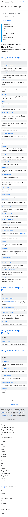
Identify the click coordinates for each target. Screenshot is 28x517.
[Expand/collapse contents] (10, 24)
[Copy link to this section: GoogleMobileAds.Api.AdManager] (10, 290)
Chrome (3, 466)
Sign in (24, 1)
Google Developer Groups (7, 430)
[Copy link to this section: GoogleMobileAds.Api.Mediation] (11, 333)
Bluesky (3, 446)
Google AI (3, 500)
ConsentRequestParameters (9, 382)
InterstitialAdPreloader (7, 162)
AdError (4, 80)
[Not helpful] (13, 17)
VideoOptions (5, 277)
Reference (20, 13)
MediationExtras (6, 341)
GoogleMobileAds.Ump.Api (12, 350)
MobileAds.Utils (5, 187)
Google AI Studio (5, 471)
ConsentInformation (7, 375)
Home (2, 12)
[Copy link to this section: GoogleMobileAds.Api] (21, 58)
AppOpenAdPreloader (7, 128)
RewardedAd (5, 248)
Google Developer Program (7, 427)
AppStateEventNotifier (7, 133)
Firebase (3, 468)
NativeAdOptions (6, 194)
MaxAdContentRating (7, 174)
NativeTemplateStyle (7, 214)
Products (8, 12)
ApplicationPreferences (8, 112)
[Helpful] (11, 17)
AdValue (4, 106)
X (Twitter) (4, 454)
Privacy (7, 509)
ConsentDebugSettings (7, 361)
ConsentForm (5, 368)
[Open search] (20, 2)
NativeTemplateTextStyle (8, 219)
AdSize (3, 101)
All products (4, 503)
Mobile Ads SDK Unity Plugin (11, 7)
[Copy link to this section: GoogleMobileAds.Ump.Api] (2, 353)
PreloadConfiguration (7, 225)
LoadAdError (5, 167)
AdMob (14, 2)
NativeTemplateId (6, 206)
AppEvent (4, 321)
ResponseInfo (5, 236)
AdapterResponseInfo (7, 65)
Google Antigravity (5, 473)
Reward (4, 241)
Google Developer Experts (7, 432)
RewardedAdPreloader (7, 257)
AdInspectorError (6, 87)
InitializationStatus (6, 146)
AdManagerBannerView (8, 307)
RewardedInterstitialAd (7, 262)
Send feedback (7, 20)
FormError (4, 388)
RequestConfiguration (7, 230)
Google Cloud (4, 476)
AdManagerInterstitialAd (8, 312)
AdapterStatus (5, 73)
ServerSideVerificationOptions (9, 270)
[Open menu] (2, 2)
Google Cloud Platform (6, 498)
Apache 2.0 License (5, 413)
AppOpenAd (5, 121)
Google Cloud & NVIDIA (6, 437)
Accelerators (4, 435)
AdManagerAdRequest (7, 298)
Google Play (4, 478)
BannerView (5, 139)
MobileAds (4, 180)
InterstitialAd (5, 154)
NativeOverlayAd (6, 199)
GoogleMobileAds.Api (10, 57)
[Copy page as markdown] (22, 47)
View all (3, 480)
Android (3, 463)
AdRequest (4, 94)
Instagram (3, 449)
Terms (2, 509)
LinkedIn (3, 451)
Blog (2, 444)
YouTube (3, 456)
